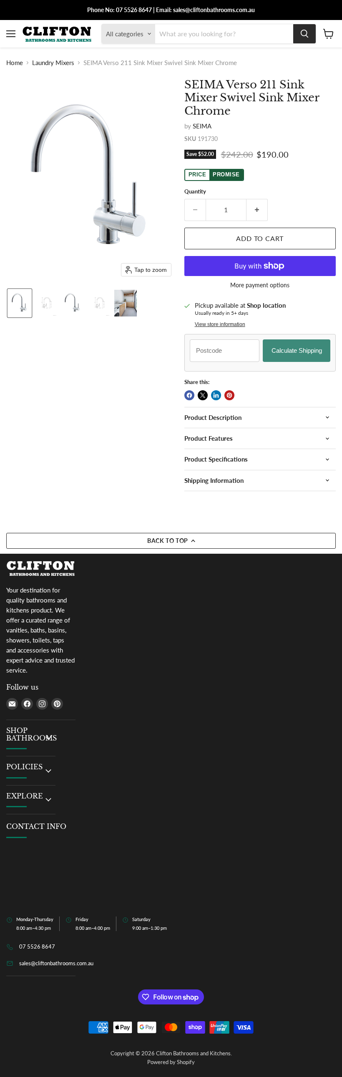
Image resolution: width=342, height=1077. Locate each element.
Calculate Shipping (297, 350)
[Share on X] (203, 395)
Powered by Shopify (171, 1062)
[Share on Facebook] (189, 395)
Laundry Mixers (53, 62)
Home (14, 62)
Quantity (195, 191)
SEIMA (202, 126)
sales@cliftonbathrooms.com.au (56, 963)
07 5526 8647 (37, 946)
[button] (20, 303)
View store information (220, 324)
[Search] (304, 33)
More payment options (259, 285)
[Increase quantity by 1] (257, 210)
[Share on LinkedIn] (216, 395)
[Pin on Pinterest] (229, 395)
